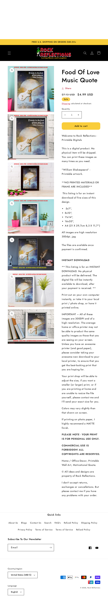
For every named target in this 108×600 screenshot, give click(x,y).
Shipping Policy (89, 522)
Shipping (66, 103)
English (14, 591)
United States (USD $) (21, 574)
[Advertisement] (54, 19)
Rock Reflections (93, 588)
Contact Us (35, 522)
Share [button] (68, 88)
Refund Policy (71, 522)
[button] (9, 53)
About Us (13, 522)
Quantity (66, 109)
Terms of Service (44, 529)
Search (47, 522)
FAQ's (58, 522)
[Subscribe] (50, 547)
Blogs (24, 522)
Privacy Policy (25, 529)
